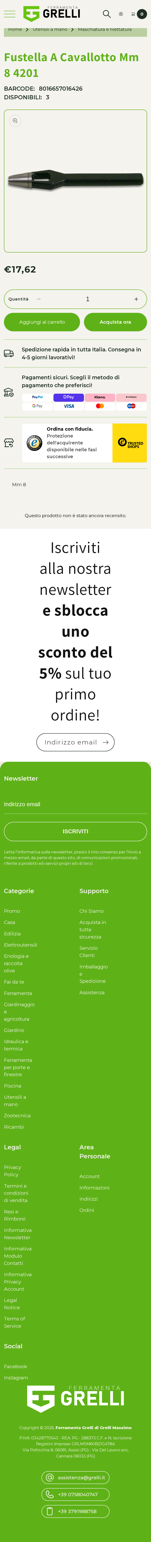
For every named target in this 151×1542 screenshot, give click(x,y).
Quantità (18, 299)
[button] (107, 14)
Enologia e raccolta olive (16, 963)
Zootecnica (17, 1115)
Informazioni (93, 1188)
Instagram (16, 1378)
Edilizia (12, 934)
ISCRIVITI (75, 831)
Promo (12, 911)
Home (15, 29)
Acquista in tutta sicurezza (92, 929)
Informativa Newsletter (17, 1233)
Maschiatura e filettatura (105, 29)
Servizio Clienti (88, 951)
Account (89, 1176)
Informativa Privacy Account (17, 1281)
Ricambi (14, 1127)
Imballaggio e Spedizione (93, 974)
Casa (9, 922)
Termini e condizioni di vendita (16, 1193)
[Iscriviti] (106, 742)
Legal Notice (12, 1303)
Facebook (15, 1366)
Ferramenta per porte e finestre (17, 1067)
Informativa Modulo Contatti (17, 1256)
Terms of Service (14, 1322)
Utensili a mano (50, 29)
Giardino (14, 1030)
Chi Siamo (91, 911)
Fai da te (14, 982)
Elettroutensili (17, 945)
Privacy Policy (12, 1170)
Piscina (12, 1086)
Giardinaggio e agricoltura (17, 1011)
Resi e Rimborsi (15, 1215)
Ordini (86, 1210)
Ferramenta (17, 993)
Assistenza (92, 992)
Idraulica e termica (16, 1045)
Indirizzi (88, 1199)
